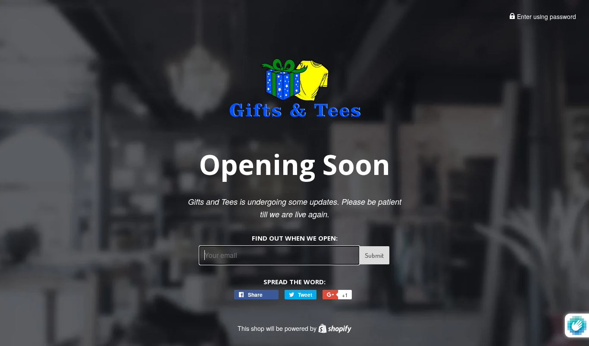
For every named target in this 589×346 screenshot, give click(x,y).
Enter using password (545, 16)
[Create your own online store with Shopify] (334, 328)
